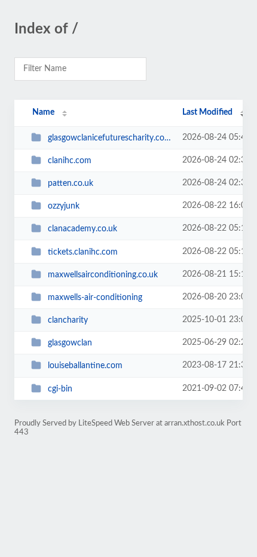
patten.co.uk (70, 183)
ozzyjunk (63, 206)
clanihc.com (69, 161)
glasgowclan (70, 343)
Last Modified (207, 112)
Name (43, 112)
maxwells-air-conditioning (95, 297)
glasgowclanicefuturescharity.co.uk (109, 138)
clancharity (68, 320)
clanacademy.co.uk (82, 229)
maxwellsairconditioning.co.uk (103, 275)
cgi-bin (60, 389)
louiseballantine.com (85, 366)
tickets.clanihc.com (83, 252)
